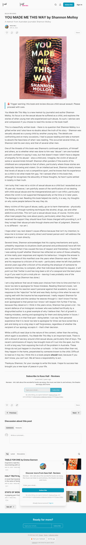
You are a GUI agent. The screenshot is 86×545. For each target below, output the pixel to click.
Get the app (51, 539)
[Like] (7, 33)
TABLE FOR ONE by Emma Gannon (21, 460)
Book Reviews (10, 13)
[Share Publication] (60, 5)
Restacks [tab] (19, 428)
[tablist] (14, 428)
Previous (12, 413)
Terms (46, 535)
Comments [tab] (10, 428)
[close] (63, 464)
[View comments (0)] (12, 33)
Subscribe (69, 5)
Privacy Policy (59, 497)
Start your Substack (39, 539)
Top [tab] (7, 454)
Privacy (41, 535)
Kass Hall (13, 25)
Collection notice (53, 535)
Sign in (79, 5)
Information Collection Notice (42, 497)
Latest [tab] (13, 454)
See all (9, 507)
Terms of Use (53, 495)
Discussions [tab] (21, 454)
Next (75, 413)
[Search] (55, 5)
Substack (34, 543)
